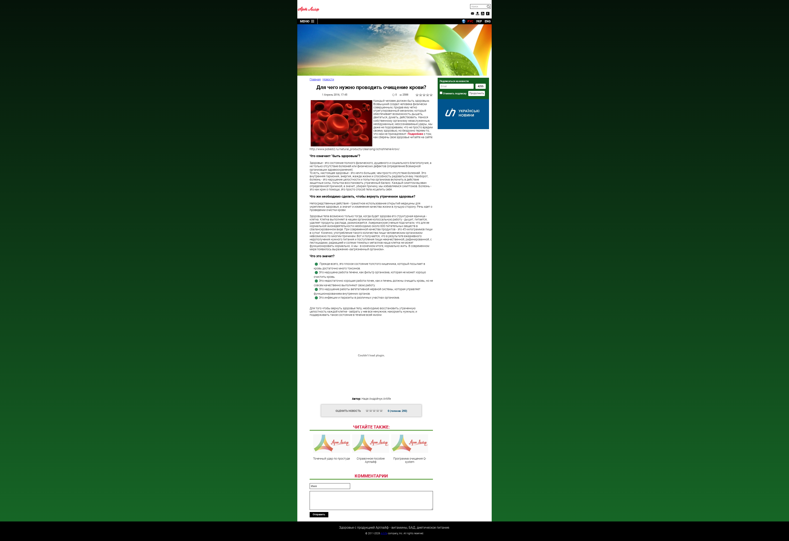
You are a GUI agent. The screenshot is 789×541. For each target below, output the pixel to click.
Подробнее (416, 134)
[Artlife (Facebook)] (487, 13)
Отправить (319, 514)
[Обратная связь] (472, 13)
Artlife (384, 533)
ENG (488, 21)
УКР (479, 21)
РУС (470, 21)
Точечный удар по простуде (331, 458)
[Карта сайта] (477, 13)
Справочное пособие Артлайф (371, 459)
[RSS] (482, 13)
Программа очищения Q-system (409, 459)
